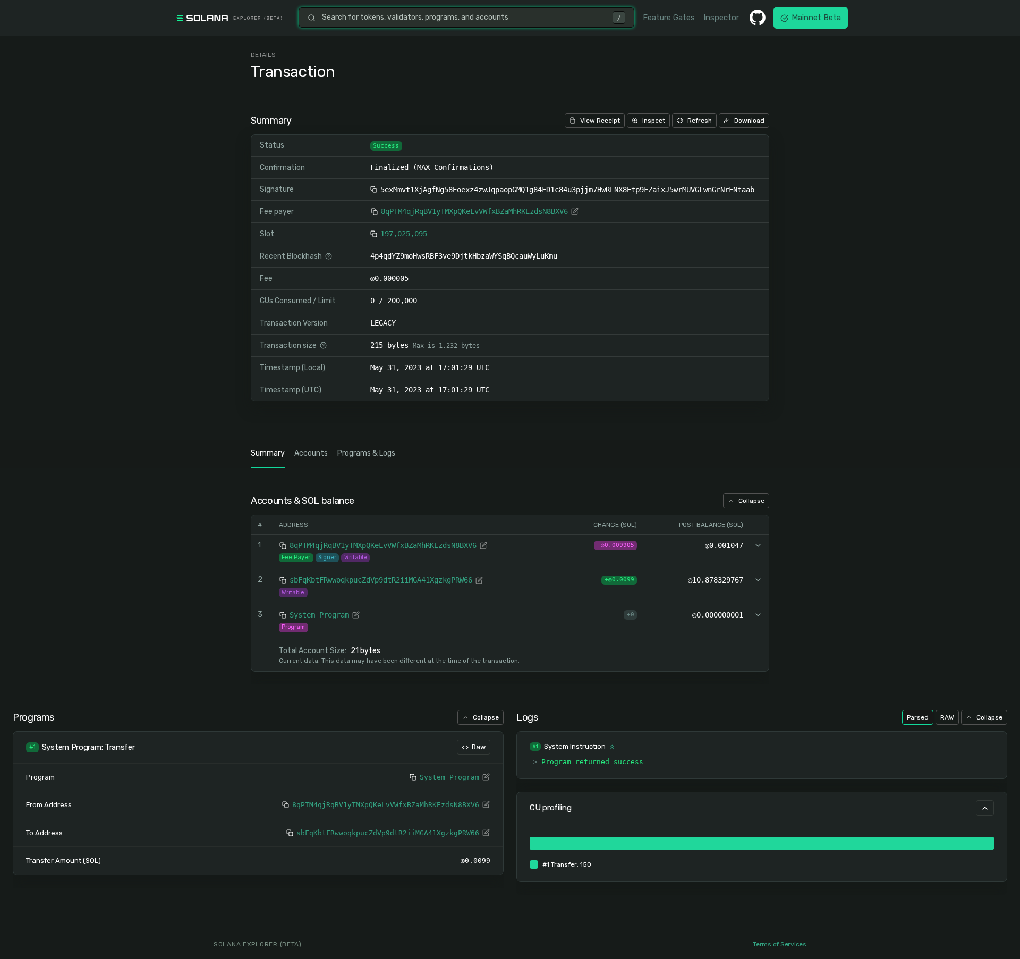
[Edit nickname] (575, 211)
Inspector (721, 17)
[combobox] (464, 17)
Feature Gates (669, 17)
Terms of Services (779, 944)
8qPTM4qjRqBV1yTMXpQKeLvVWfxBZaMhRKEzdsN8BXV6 (474, 211)
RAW (947, 717)
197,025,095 (403, 233)
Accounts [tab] (311, 453)
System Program (319, 615)
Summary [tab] (268, 453)
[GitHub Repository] (758, 17)
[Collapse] (985, 808)
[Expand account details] (758, 545)
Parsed (918, 717)
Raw (479, 747)
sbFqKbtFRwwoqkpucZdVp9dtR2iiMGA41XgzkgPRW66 (381, 580)
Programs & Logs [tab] (366, 453)
